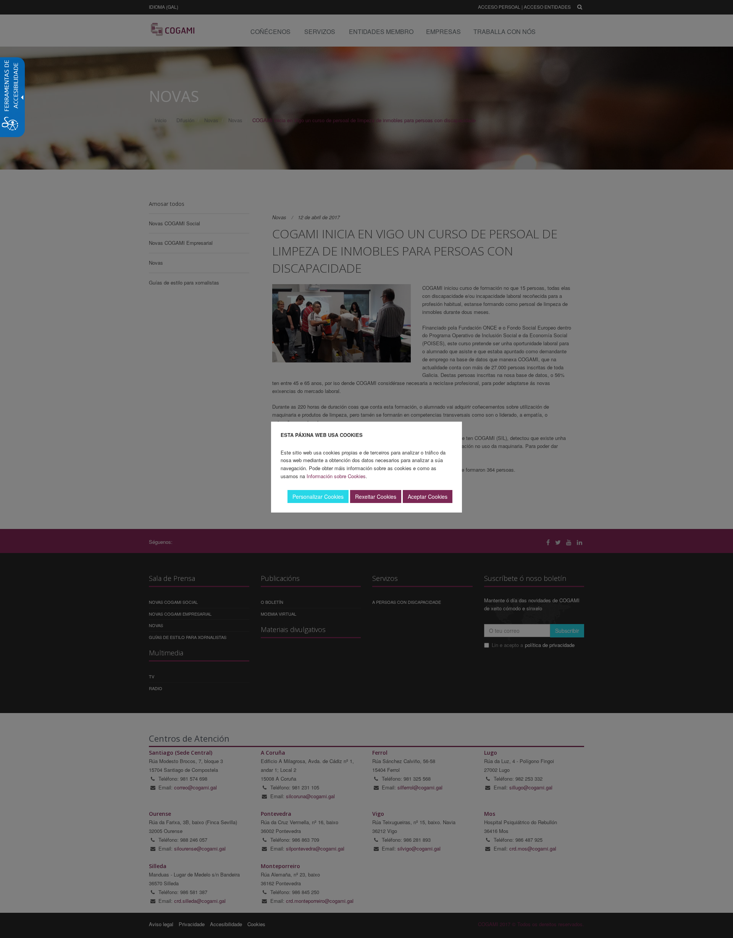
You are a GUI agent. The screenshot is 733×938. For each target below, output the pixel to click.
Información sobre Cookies (336, 476)
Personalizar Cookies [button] (318, 496)
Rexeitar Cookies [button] (375, 496)
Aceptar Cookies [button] (427, 496)
